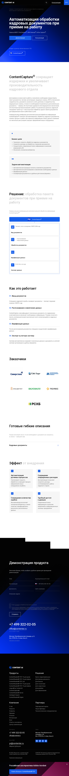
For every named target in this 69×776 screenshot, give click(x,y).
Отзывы (11, 715)
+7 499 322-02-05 (22, 624)
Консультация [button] (56, 2)
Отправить (15, 614)
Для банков (39, 681)
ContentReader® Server (16, 693)
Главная (11, 9)
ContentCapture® (18, 9)
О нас (11, 706)
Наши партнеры (40, 709)
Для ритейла (39, 688)
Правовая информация (15, 758)
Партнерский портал (41, 706)
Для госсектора (40, 684)
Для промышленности (42, 679)
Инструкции (13, 718)
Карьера (12, 713)
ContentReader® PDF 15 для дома (19, 684)
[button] (39, 38)
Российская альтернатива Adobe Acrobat (27, 765)
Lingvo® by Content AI (16, 688)
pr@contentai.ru (16, 743)
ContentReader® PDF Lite (17, 681)
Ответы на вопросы (15, 722)
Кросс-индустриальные (42, 677)
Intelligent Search (14, 695)
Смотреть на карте (14, 640)
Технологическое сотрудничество (46, 711)
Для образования (40, 690)
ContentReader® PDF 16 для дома (19, 677)
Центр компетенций (15, 724)
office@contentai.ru (18, 629)
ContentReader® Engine (16, 697)
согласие (17, 604)
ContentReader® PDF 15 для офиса (20, 686)
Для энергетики (40, 686)
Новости (12, 709)
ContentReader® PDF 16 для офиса (20, 679)
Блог (10, 720)
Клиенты (12, 711)
